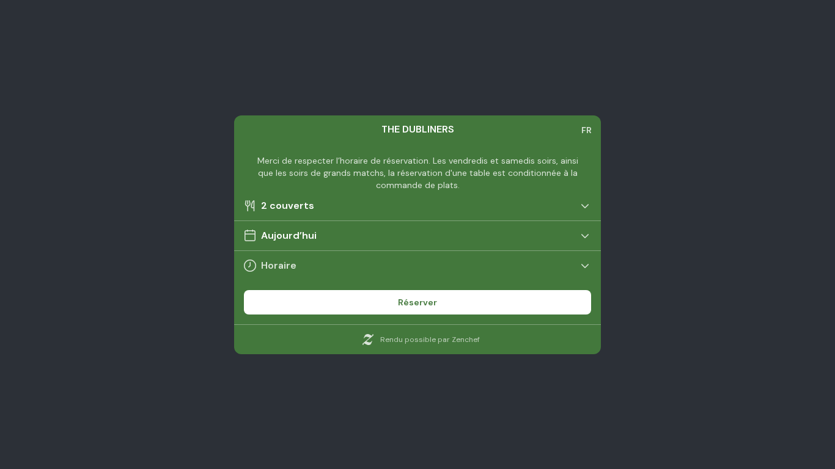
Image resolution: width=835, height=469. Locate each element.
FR (586, 130)
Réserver (417, 302)
